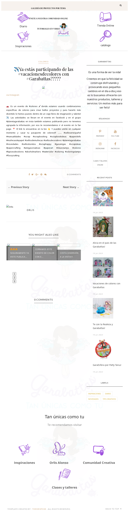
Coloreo (43, 61)
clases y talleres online (100, 163)
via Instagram (12, 94)
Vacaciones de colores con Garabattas (106, 285)
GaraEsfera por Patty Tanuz (107, 364)
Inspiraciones (94, 393)
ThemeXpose (39, 509)
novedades (93, 399)
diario (108, 393)
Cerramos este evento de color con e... (44, 253)
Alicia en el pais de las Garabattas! (104, 244)
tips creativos (109, 399)
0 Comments (74, 174)
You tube (115, 136)
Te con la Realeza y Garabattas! (103, 326)
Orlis (30, 210)
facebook (115, 148)
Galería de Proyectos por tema (48, 8)
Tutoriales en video (48, 29)
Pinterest (100, 136)
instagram (100, 148)
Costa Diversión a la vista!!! (69, 255)
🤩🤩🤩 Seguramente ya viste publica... (19, 253)
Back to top (113, 509)
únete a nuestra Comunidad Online (48, 18)
